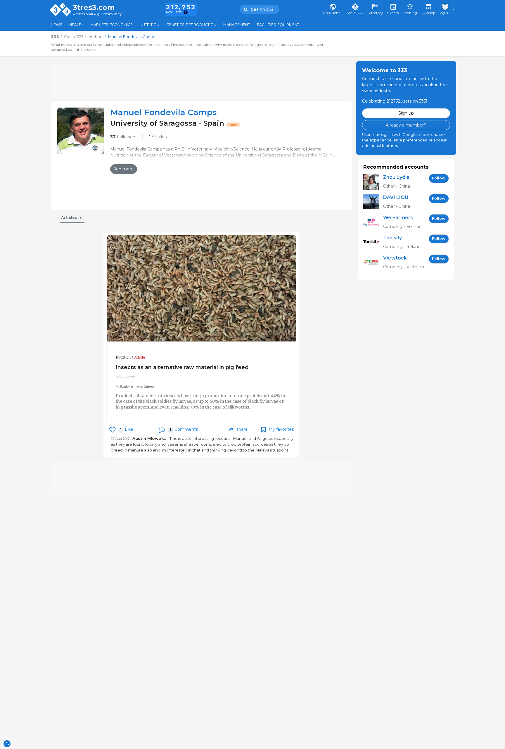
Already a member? (406, 124)
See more (123, 169)
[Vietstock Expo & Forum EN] (373, 262)
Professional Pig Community (97, 14)
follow (438, 178)
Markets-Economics (111, 25)
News (56, 25)
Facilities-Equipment (278, 25)
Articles (158, 136)
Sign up (406, 113)
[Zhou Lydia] (373, 182)
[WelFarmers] (373, 222)
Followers (123, 136)
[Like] (112, 430)
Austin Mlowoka (149, 438)
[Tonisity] (373, 242)
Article (139, 357)
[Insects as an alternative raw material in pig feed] (201, 288)
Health (76, 25)
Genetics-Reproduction (191, 25)
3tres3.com (94, 7)
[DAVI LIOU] (373, 202)
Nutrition (149, 25)
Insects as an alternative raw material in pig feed (182, 367)
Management (236, 25)
